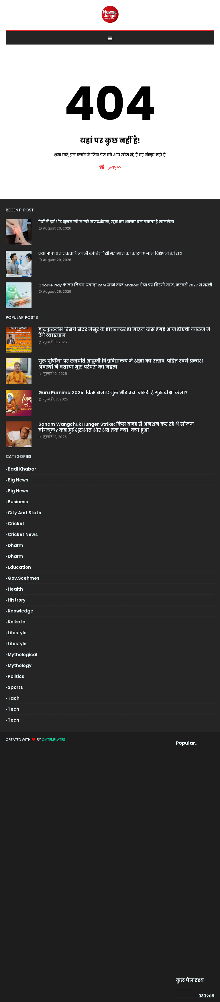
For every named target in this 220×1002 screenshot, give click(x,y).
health (15, 589)
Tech (13, 720)
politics (16, 676)
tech (13, 709)
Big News (18, 491)
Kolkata (16, 622)
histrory (16, 600)
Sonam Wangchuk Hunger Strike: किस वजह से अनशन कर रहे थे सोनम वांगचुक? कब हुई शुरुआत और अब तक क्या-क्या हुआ (116, 427)
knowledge (20, 611)
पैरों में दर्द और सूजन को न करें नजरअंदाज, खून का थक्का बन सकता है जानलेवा (106, 222)
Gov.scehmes (24, 578)
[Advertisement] (186, 862)
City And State (24, 513)
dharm (15, 545)
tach (13, 698)
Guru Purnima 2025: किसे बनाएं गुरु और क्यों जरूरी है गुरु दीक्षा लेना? (113, 393)
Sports (15, 687)
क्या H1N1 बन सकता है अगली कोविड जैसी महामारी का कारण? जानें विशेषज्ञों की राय (110, 253)
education (19, 567)
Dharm (15, 556)
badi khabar (22, 469)
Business (18, 502)
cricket (16, 524)
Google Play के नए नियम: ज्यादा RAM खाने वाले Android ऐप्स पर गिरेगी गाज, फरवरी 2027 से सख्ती (125, 285)
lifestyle (17, 633)
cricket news (23, 534)
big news (18, 480)
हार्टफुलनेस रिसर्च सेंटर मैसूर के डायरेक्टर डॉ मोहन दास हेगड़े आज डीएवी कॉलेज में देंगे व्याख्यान (124, 333)
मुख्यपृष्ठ (113, 167)
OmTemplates (53, 739)
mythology (20, 665)
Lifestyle (17, 644)
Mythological (22, 655)
